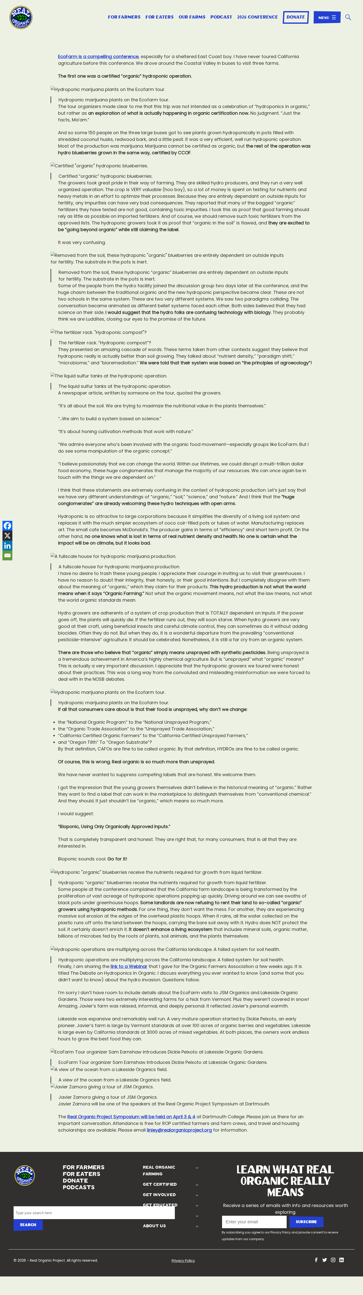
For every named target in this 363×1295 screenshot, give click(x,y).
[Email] (7, 555)
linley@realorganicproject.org (179, 1130)
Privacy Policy (280, 1232)
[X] (7, 536)
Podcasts (64, 1187)
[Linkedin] (7, 545)
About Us (153, 1226)
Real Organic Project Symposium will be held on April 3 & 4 (131, 1117)
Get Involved (158, 1195)
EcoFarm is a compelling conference (98, 56)
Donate (295, 17)
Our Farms (192, 17)
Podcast (221, 17)
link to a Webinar (129, 966)
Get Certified (159, 1184)
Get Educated (159, 1205)
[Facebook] (7, 526)
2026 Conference (257, 17)
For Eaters (160, 17)
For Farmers (124, 17)
